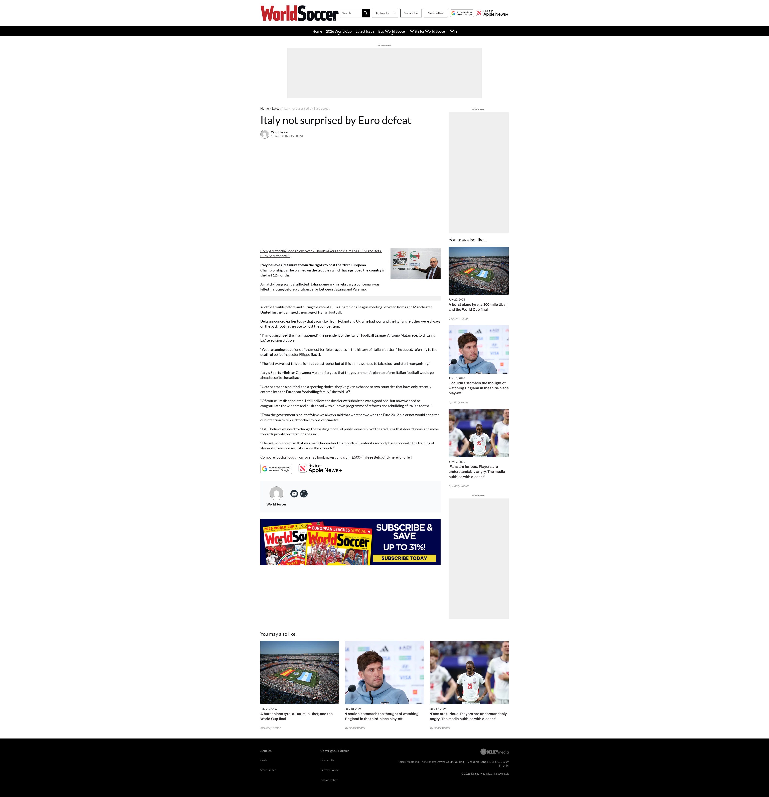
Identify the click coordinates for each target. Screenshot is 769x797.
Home (317, 31)
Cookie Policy (329, 780)
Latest (276, 108)
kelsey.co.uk (501, 773)
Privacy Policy (329, 770)
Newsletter (435, 13)
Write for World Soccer (428, 31)
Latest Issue (365, 31)
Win (453, 31)
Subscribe (411, 13)
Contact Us (327, 760)
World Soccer (279, 132)
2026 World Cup (339, 31)
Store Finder (268, 770)
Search (366, 13)
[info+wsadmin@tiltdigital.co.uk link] (294, 493)
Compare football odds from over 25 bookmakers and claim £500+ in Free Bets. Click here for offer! (336, 457)
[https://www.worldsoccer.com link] (304, 493)
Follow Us (383, 13)
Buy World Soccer (392, 31)
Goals (263, 760)
